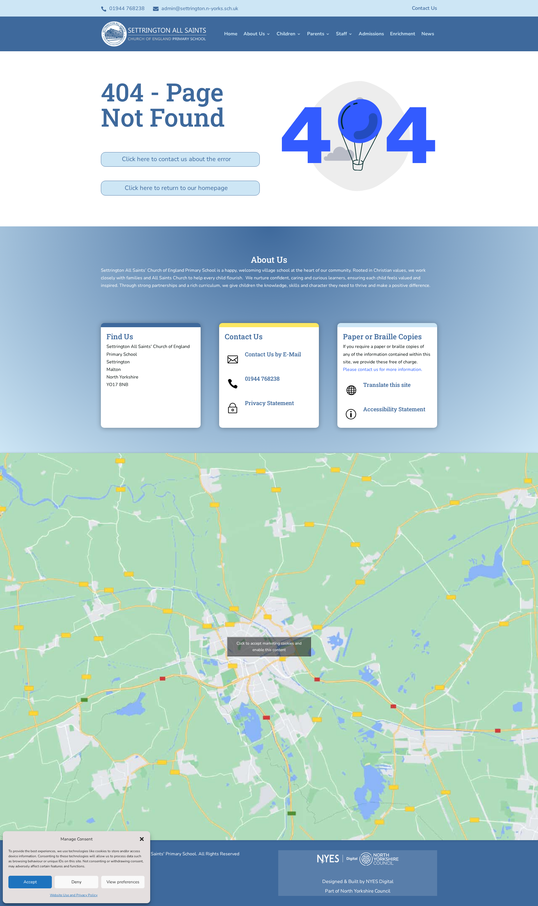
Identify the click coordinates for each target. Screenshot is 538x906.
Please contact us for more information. (382, 369)
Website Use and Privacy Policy (74, 895)
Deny (76, 882)
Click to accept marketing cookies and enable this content (269, 646)
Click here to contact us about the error (176, 159)
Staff (341, 34)
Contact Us (424, 8)
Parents (315, 34)
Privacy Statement (269, 402)
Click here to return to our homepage (176, 188)
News (427, 34)
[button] (142, 839)
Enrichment (402, 34)
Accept (30, 882)
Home (230, 34)
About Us (254, 34)
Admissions (371, 34)
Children (286, 34)
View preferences (122, 882)
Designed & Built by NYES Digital (357, 881)
